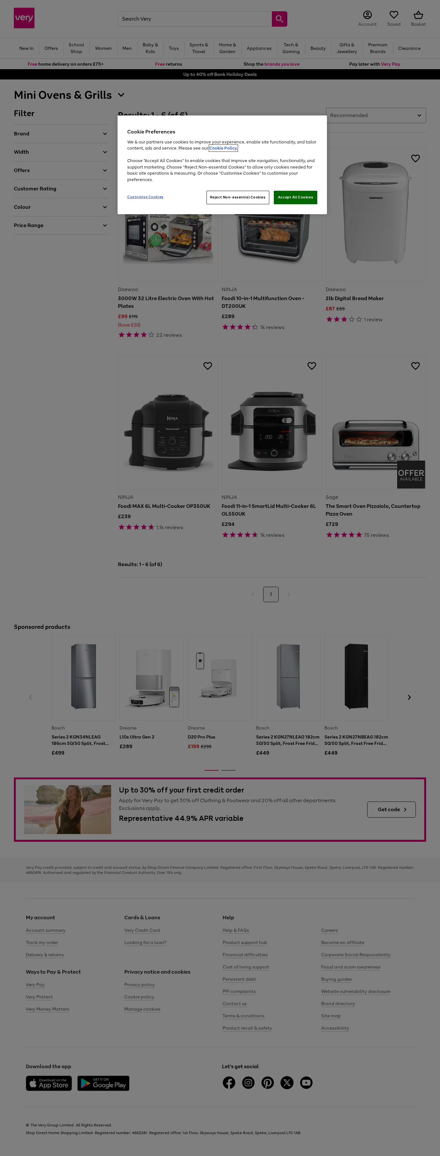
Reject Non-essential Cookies (238, 197)
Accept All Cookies (295, 197)
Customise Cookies (145, 196)
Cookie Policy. (223, 148)
